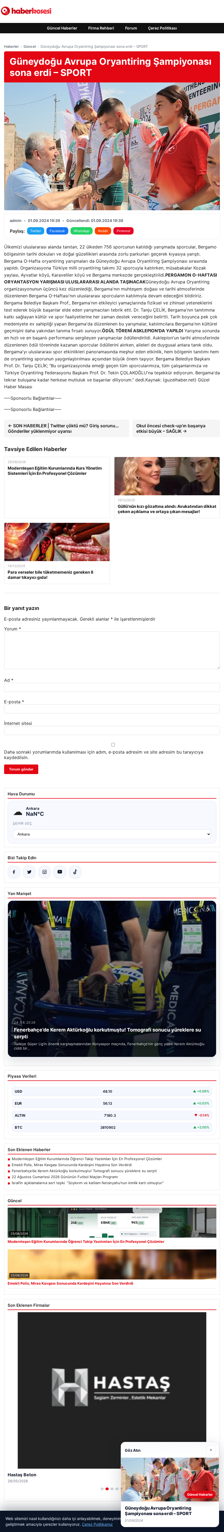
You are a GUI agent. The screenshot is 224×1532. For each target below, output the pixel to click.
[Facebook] (14, 872)
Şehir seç (22, 823)
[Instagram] (44, 872)
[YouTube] (60, 872)
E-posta (14, 701)
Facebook (57, 231)
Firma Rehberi (101, 28)
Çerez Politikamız (97, 1524)
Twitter (35, 231)
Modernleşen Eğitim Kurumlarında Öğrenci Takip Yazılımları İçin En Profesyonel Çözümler (87, 1159)
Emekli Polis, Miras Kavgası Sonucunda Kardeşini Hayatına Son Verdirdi (72, 1165)
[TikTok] (75, 872)
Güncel (29, 46)
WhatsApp (81, 231)
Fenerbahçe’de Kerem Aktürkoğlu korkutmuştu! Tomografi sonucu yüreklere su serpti (84, 1171)
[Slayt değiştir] (102, 1488)
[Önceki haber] (196, 909)
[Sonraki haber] (207, 909)
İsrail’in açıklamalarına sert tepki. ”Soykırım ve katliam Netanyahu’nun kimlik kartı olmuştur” (88, 1183)
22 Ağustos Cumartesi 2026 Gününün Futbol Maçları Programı (65, 1177)
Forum (131, 28)
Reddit (103, 231)
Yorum (12, 629)
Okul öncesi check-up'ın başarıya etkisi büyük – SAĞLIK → (170, 428)
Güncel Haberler (62, 28)
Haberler (11, 46)
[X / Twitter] (29, 872)
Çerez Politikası (162, 28)
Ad (8, 680)
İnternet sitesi (18, 723)
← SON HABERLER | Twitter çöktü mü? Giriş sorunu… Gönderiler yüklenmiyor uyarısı (63, 428)
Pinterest (123, 231)
